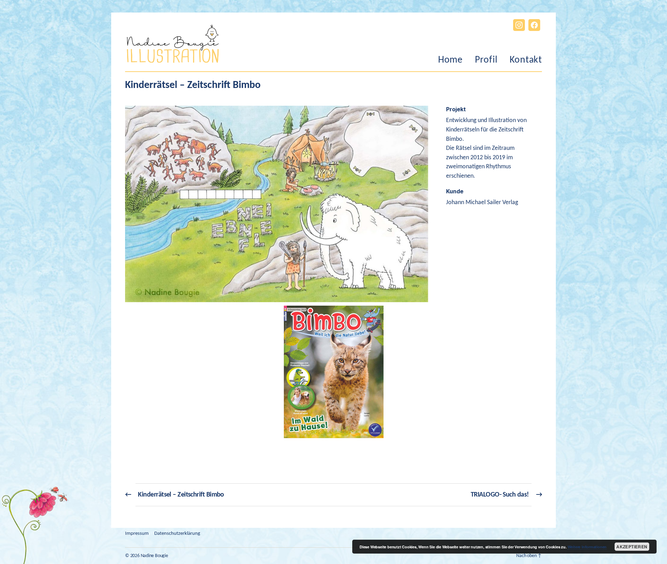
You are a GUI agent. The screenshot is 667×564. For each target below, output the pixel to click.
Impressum (137, 533)
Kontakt (526, 60)
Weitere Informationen (587, 546)
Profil (486, 60)
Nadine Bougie (154, 555)
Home (450, 60)
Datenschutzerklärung (177, 533)
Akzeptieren (631, 546)
